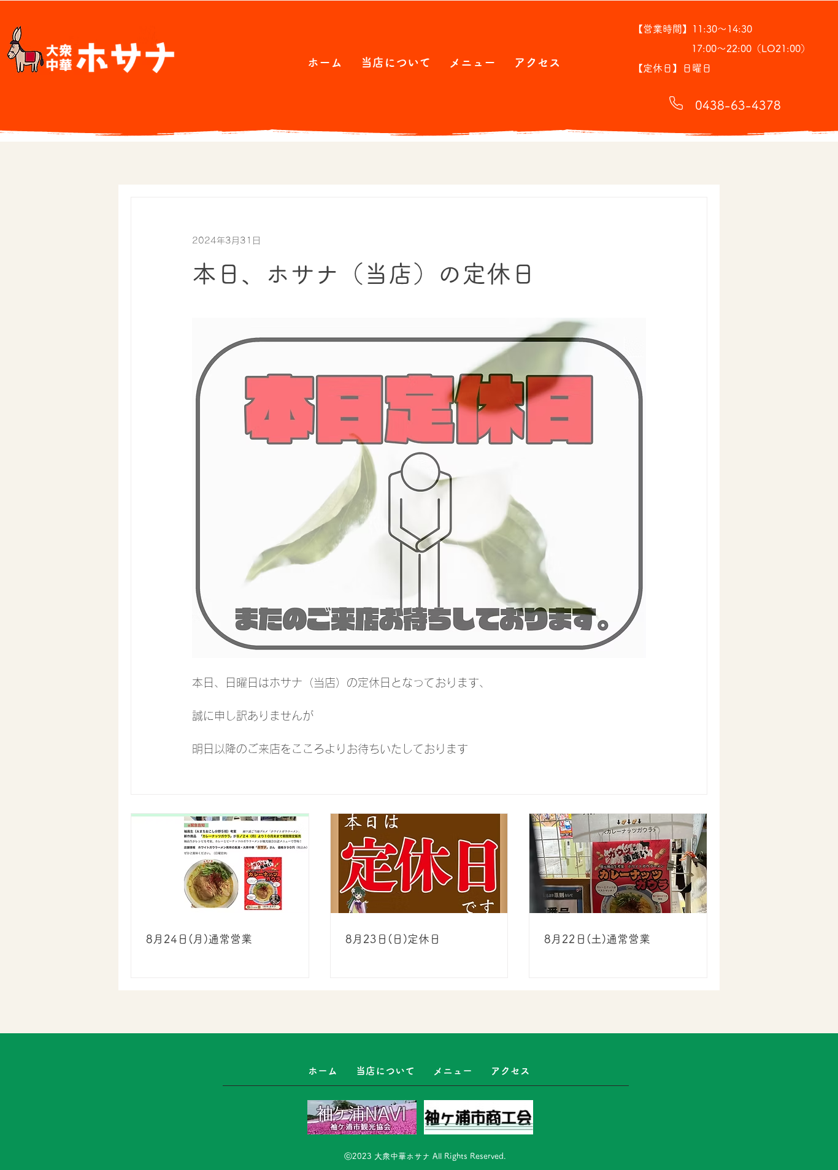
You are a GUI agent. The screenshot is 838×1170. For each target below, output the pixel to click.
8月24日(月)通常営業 (199, 938)
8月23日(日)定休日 (392, 938)
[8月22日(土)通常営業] (618, 863)
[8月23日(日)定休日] (419, 863)
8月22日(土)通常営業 (597, 938)
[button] (396, 62)
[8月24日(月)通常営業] (220, 863)
